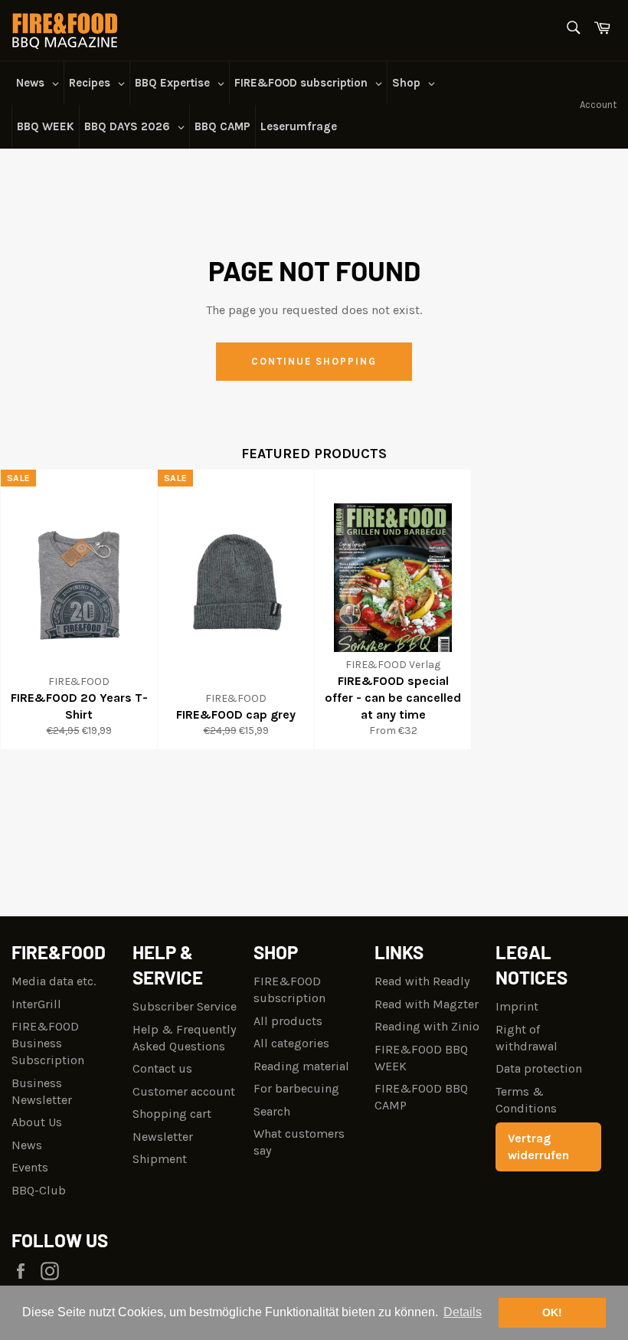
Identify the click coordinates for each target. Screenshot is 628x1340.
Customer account (183, 1091)
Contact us (162, 1068)
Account (598, 104)
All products (287, 1021)
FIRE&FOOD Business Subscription (47, 1043)
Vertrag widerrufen (538, 1146)
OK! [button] (552, 1312)
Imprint (517, 1006)
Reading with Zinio (427, 1026)
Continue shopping (313, 361)
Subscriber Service (184, 1006)
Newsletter (162, 1136)
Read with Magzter (427, 1004)
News (26, 1145)
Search (271, 1111)
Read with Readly (422, 981)
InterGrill (36, 1004)
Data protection (539, 1068)
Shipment (159, 1159)
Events (29, 1167)
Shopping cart (171, 1113)
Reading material (301, 1066)
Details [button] (462, 1312)
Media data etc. (53, 981)
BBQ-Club (38, 1190)
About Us (36, 1122)
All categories (291, 1043)
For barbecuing (296, 1088)
